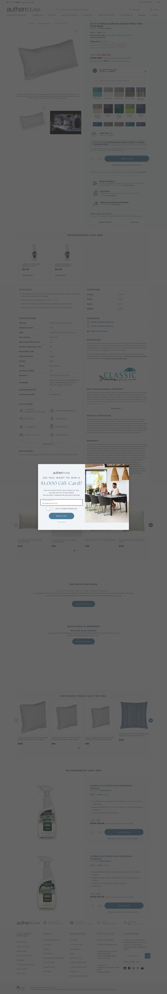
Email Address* (48, 500)
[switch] (50, 509)
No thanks (61, 521)
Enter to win (61, 516)
